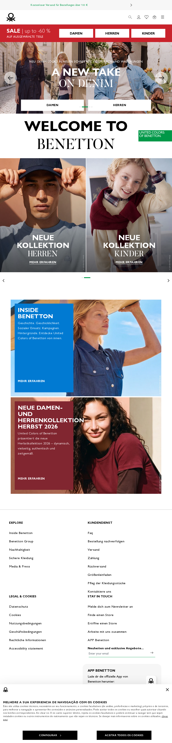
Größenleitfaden (100, 575)
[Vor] (131, 5)
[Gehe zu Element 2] (86, 277)
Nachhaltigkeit (19, 550)
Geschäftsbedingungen (25, 632)
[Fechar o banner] (167, 689)
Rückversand (97, 566)
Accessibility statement (26, 648)
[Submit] (152, 652)
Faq (90, 533)
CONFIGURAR (48, 735)
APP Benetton (98, 640)
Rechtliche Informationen (27, 640)
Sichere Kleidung (21, 558)
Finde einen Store (101, 615)
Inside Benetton (21, 533)
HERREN (112, 33)
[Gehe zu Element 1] (84, 277)
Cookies (15, 615)
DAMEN (76, 33)
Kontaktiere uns (99, 591)
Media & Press (19, 566)
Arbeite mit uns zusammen (107, 632)
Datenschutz (18, 606)
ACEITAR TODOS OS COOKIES (124, 735)
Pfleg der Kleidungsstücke (107, 583)
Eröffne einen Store (102, 623)
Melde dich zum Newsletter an (110, 606)
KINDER (148, 33)
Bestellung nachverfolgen (106, 541)
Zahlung (93, 558)
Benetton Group (21, 541)
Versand (94, 550)
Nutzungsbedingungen (25, 623)
